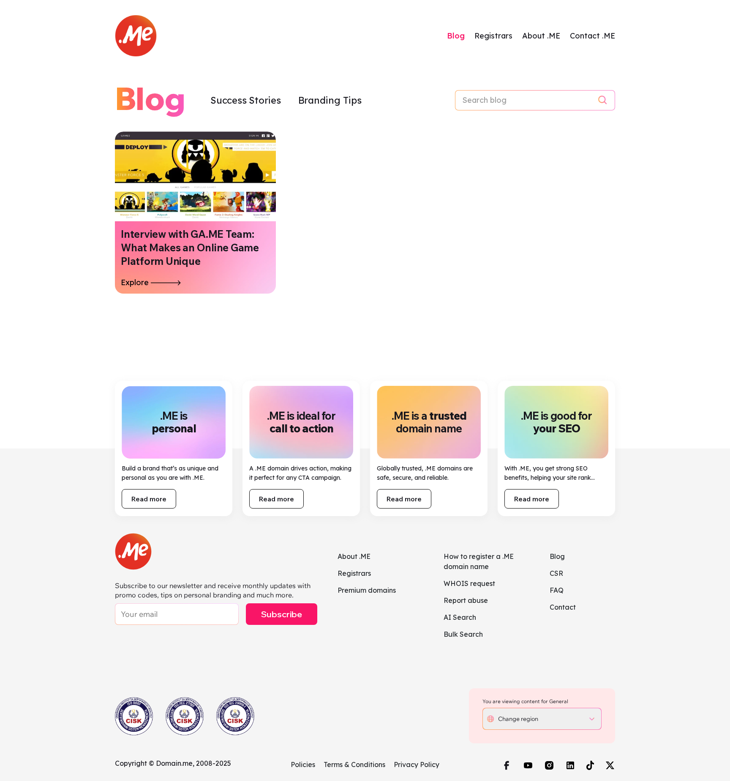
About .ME (541, 36)
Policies (303, 764)
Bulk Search (463, 634)
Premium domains (367, 590)
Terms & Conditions (354, 764)
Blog (456, 36)
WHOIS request (469, 583)
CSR (556, 573)
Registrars (493, 36)
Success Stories (246, 100)
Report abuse (466, 600)
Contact (563, 607)
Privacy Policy (416, 764)
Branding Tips (330, 100)
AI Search (460, 617)
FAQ (557, 590)
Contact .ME (592, 36)
